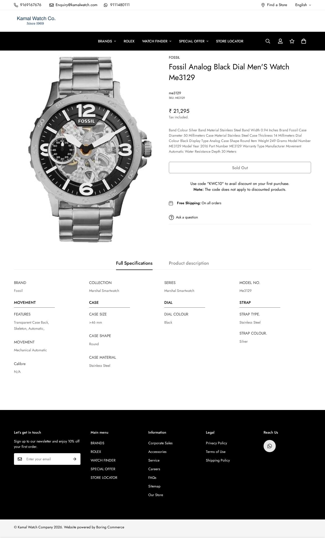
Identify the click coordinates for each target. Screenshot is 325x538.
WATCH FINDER (154, 41)
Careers (154, 468)
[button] (304, 41)
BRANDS (105, 41)
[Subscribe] (74, 459)
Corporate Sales (160, 443)
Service (153, 460)
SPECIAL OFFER (191, 41)
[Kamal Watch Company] (36, 21)
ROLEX (129, 41)
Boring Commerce (110, 527)
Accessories (157, 451)
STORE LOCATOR (229, 41)
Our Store (155, 494)
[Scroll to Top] (315, 510)
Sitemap (154, 486)
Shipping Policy (218, 460)
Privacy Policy (216, 443)
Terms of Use (215, 451)
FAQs (152, 477)
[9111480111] (270, 446)
